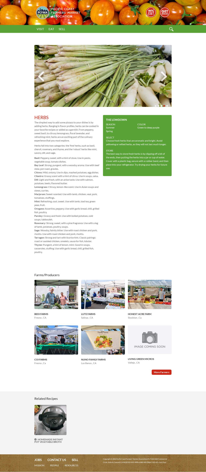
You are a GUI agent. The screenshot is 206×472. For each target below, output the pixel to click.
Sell (62, 29)
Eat (51, 29)
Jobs (38, 460)
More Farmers (161, 372)
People (54, 465)
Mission (39, 465)
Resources (71, 465)
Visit (40, 29)
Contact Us (57, 460)
